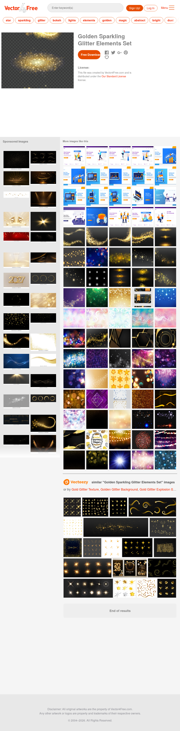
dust (170, 20)
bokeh (57, 20)
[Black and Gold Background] (165, 399)
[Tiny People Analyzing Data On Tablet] (142, 176)
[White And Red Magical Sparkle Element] (165, 419)
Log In (151, 8)
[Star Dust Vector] (74, 297)
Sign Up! (134, 8)
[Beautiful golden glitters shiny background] (72, 547)
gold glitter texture (85, 489)
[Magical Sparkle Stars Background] (165, 257)
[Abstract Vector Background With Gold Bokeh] (97, 460)
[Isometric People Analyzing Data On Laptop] (142, 196)
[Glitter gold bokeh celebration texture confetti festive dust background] (16, 444)
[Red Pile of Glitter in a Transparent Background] (142, 439)
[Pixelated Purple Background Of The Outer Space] (97, 358)
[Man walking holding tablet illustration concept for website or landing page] (97, 155)
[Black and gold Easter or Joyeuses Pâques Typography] (97, 439)
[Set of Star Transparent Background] (74, 257)
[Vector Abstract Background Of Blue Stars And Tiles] (165, 460)
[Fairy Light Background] (120, 439)
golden (107, 20)
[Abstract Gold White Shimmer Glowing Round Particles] (97, 378)
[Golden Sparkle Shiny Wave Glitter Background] (142, 236)
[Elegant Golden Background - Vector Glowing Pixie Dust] (142, 399)
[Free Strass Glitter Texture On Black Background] (97, 419)
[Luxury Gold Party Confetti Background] (16, 322)
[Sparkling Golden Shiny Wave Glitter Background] (97, 236)
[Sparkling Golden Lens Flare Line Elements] (120, 277)
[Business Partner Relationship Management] (120, 216)
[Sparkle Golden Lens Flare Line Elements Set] (165, 236)
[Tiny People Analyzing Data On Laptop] (97, 176)
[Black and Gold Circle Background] (165, 338)
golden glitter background (119, 489)
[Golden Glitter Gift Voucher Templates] (142, 297)
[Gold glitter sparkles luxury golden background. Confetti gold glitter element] (43, 241)
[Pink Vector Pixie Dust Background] (97, 318)
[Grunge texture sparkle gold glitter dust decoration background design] (16, 160)
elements (89, 20)
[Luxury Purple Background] (97, 399)
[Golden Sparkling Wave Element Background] (120, 236)
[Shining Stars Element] (142, 419)
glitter (41, 20)
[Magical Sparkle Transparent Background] (120, 257)
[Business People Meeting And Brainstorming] (74, 216)
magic (123, 20)
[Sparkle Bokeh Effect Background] (97, 297)
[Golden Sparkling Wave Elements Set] (74, 236)
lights (72, 20)
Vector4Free (21, 8)
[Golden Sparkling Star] (165, 277)
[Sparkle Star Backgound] (165, 297)
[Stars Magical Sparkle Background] (142, 257)
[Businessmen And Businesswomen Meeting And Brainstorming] (165, 196)
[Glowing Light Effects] (97, 277)
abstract (139, 20)
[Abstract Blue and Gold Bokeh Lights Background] (74, 358)
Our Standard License (114, 76)
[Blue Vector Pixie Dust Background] (120, 318)
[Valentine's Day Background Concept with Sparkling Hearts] (74, 419)
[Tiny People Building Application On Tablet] (74, 196)
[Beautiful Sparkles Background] (142, 460)
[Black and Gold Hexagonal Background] (142, 338)
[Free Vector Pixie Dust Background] (142, 318)
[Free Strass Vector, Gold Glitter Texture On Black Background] (74, 460)
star (8, 20)
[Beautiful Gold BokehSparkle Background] (120, 297)
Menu (164, 8)
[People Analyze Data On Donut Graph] (97, 216)
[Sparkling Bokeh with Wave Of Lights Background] (142, 358)
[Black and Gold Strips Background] (120, 338)
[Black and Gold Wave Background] (74, 439)
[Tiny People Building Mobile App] (165, 176)
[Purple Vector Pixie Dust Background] (74, 318)
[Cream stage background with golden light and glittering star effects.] (16, 261)
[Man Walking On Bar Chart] (165, 155)
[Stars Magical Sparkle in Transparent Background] (97, 338)
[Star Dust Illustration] (120, 358)
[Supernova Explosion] (120, 460)
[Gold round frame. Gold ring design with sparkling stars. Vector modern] (16, 302)
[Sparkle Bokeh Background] (97, 257)
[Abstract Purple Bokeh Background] (165, 378)
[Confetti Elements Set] (120, 399)
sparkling (24, 20)
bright (156, 20)
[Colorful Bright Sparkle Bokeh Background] (74, 338)
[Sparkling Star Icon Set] (120, 378)
